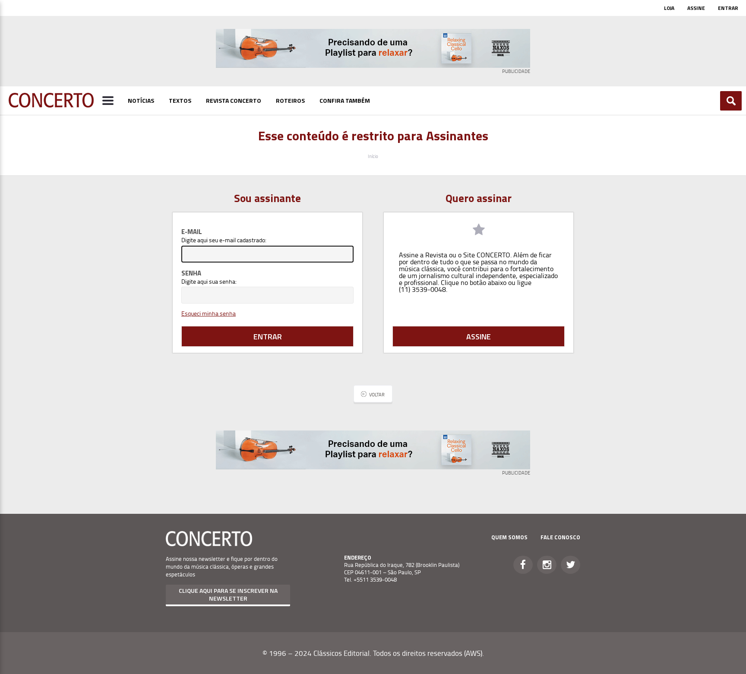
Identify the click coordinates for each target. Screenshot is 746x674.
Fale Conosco (560, 537)
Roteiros (290, 100)
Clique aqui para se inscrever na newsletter (228, 594)
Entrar (728, 8)
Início (373, 156)
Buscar (731, 100)
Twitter (570, 565)
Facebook (523, 565)
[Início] (51, 105)
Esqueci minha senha (208, 313)
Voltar (377, 394)
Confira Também (344, 100)
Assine (696, 8)
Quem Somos (509, 537)
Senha (191, 273)
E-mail (191, 232)
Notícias (141, 100)
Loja (669, 8)
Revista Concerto (233, 100)
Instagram (546, 565)
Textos (180, 100)
